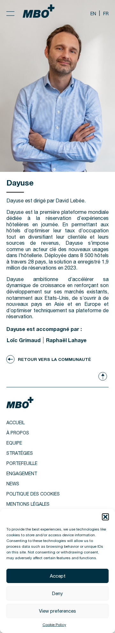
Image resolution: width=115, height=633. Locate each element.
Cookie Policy (54, 624)
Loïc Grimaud (24, 340)
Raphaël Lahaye (66, 340)
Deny (57, 593)
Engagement (21, 473)
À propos (17, 432)
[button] (105, 517)
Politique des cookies (33, 493)
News (12, 483)
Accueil (15, 422)
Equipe (14, 443)
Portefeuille (21, 463)
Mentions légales (28, 504)
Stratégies (19, 453)
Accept (57, 576)
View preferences (57, 611)
